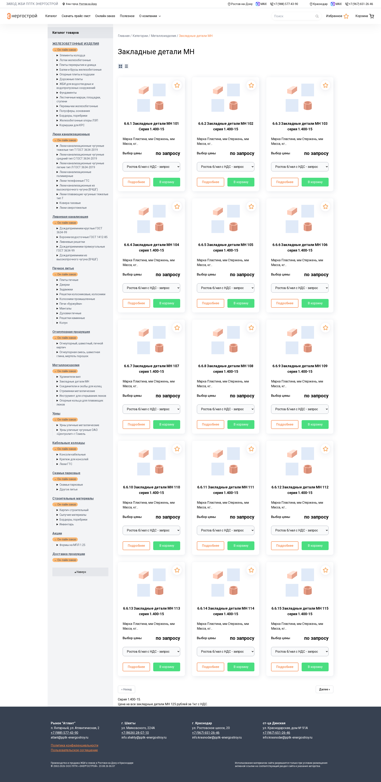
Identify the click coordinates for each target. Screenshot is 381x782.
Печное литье (63, 268)
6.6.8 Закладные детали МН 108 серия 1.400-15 (225, 369)
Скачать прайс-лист (76, 16)
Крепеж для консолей (74, 459)
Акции (57, 533)
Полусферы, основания (75, 110)
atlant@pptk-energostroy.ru (69, 737)
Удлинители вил (70, 376)
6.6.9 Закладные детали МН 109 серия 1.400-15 (299, 369)
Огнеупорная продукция (71, 332)
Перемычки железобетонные (79, 106)
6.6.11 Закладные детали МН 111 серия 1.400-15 (225, 490)
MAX (264, 4)
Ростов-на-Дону (242, 4)
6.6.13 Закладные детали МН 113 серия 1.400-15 (151, 611)
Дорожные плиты (71, 79)
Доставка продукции (68, 554)
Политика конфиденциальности (74, 745)
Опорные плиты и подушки (77, 74)
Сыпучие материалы (73, 514)
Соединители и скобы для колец (81, 386)
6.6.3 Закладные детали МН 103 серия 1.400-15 (299, 126)
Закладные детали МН (74, 381)
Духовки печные (70, 313)
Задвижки (66, 289)
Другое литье (69, 489)
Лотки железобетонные (75, 60)
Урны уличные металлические (79, 425)
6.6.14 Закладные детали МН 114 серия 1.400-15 (225, 611)
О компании (148, 16)
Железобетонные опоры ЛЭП (79, 120)
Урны (56, 413)
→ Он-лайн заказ (65, 49)
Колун (63, 322)
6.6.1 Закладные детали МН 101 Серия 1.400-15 (151, 126)
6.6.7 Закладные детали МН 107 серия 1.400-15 (151, 369)
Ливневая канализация (70, 217)
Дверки (65, 284)
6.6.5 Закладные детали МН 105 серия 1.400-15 (225, 247)
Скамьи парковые (66, 473)
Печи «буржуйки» (71, 303)
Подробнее (136, 182)
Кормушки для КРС (72, 125)
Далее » (324, 689)
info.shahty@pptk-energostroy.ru (143, 737)
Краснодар (320, 4)
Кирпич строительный (74, 510)
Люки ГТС (66, 464)
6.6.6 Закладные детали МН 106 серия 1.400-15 (299, 247)
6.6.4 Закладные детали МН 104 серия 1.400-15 (151, 247)
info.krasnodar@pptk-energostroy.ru (217, 737)
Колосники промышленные (77, 299)
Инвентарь (67, 524)
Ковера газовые (70, 203)
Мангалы (65, 308)
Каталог (51, 16)
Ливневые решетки (72, 241)
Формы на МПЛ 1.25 (72, 545)
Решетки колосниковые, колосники (82, 294)
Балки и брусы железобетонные (81, 69)
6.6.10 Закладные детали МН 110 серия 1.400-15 (151, 490)
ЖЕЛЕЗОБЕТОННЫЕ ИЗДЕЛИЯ (75, 44)
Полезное (127, 16)
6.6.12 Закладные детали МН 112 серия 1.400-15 (299, 490)
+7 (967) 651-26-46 (361, 4)
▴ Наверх (80, 572)
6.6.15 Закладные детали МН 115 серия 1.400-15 (299, 611)
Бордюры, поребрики (73, 115)
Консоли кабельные (73, 454)
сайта (271, 763)
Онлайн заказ (105, 16)
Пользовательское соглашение (74, 750)
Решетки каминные (72, 318)
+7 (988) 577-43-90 (286, 4)
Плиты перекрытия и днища (78, 64)
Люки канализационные (71, 134)
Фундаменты (68, 92)
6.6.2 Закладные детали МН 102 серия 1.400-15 (225, 126)
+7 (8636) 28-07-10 (135, 733)
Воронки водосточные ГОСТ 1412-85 (84, 237)
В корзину (166, 182)
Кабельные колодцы (68, 443)
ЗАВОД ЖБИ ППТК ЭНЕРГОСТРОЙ (32, 4)
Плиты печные (69, 279)
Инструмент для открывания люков (83, 395)
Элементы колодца (72, 55)
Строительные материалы (73, 498)
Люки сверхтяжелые (73, 207)
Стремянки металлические (77, 391)
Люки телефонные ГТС (74, 180)
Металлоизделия (65, 365)
